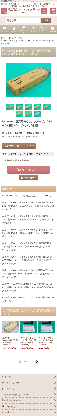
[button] (4, 11)
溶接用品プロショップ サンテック (24, 11)
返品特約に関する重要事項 (17, 160)
